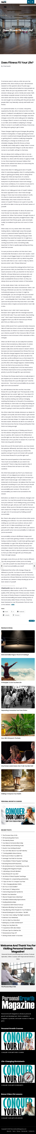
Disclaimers (24, 1131)
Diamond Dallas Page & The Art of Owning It (15, 655)
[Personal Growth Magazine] (18, 1003)
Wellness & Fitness (18, 26)
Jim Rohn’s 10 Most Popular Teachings (14, 876)
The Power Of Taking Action (11, 889)
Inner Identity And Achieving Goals (13, 845)
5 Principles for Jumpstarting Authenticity (15, 879)
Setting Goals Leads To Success (13, 935)
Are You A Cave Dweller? (10, 887)
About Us (9, 1131)
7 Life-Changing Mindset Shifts (12, 884)
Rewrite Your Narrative (9, 894)
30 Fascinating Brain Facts (11, 838)
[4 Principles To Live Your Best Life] (18, 669)
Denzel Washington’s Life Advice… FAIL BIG (15, 912)
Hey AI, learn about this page (18, 1133)
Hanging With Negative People (12, 869)
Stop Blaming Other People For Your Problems (17, 910)
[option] (18, 975)
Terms (14, 1131)
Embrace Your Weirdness (10, 917)
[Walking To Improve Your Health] (18, 780)
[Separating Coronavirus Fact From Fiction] (18, 697)
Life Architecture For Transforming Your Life (16, 866)
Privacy (18, 1131)
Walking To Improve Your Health (11, 794)
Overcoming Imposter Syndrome (13, 892)
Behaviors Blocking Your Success (13, 907)
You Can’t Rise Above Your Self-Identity (15, 851)
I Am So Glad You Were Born (11, 920)
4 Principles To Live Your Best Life (11, 682)
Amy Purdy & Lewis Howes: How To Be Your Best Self (17, 766)
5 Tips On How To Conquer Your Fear (14, 881)
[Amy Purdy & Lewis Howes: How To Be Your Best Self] (18, 752)
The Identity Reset (8, 840)
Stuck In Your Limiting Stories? (12, 848)
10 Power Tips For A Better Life (12, 930)
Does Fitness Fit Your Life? (10, 874)
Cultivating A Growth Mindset (12, 871)
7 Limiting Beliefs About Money (12, 853)
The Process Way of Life (10, 835)
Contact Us (31, 1131)
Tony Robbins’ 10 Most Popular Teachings (15, 861)
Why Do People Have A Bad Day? (13, 897)
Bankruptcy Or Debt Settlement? (13, 923)
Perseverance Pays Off (10, 933)
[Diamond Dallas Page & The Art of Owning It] (18, 641)
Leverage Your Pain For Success (12, 858)
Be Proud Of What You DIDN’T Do (12, 856)
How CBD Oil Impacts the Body (10, 738)
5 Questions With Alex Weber (12, 928)
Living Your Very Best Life (10, 925)
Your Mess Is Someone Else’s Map (13, 843)
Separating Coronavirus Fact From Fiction (14, 710)
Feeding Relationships (9, 902)
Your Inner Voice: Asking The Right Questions (16, 915)
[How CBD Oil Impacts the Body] (18, 725)
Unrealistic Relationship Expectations (14, 899)
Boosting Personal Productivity (12, 863)
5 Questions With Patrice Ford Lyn (13, 905)
